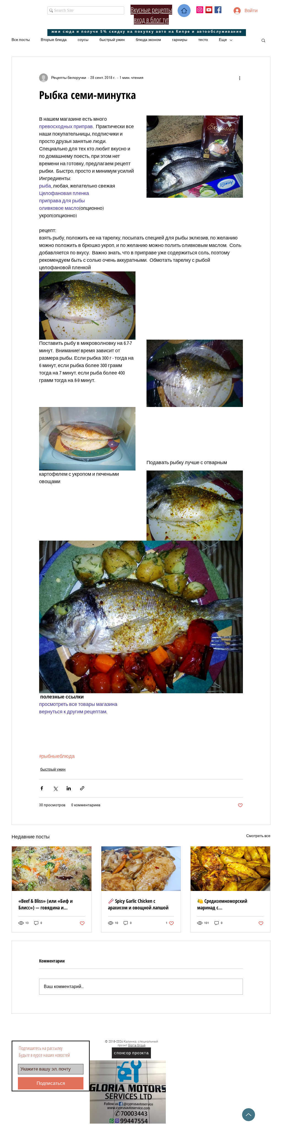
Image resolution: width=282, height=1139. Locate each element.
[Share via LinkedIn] (68, 788)
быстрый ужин (112, 40)
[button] (263, 40)
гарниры (179, 40)
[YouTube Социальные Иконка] (208, 9)
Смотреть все (258, 836)
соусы (83, 40)
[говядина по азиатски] (51, 868)
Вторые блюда (54, 40)
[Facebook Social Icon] (218, 9)
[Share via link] (82, 788)
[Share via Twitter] (55, 788)
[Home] (184, 10)
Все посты (21, 40)
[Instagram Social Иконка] (199, 9)
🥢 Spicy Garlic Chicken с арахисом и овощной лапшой (138, 904)
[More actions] (239, 78)
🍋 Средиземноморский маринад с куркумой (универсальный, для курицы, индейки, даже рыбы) (230, 904)
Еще (223, 40)
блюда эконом (148, 40)
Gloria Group (136, 1045)
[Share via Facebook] (41, 788)
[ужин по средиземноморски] (230, 868)
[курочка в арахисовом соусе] (141, 868)
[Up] (248, 1114)
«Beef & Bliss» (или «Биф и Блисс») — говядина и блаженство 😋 (45, 904)
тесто (203, 40)
